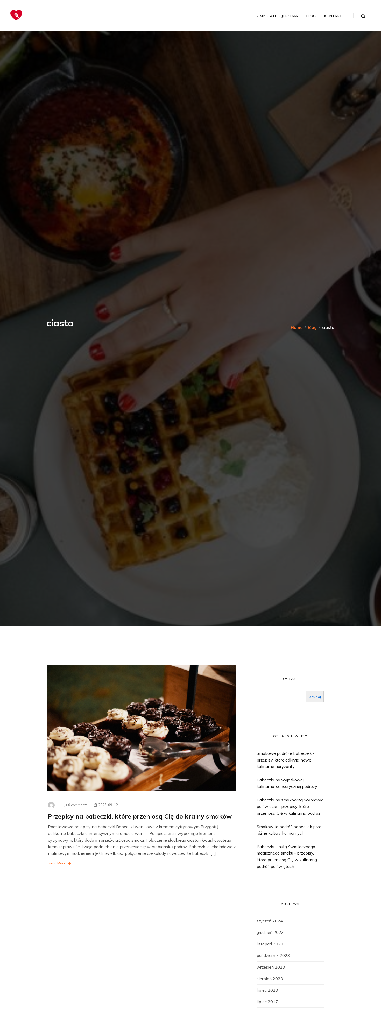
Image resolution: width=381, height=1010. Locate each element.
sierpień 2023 (270, 978)
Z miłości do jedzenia (277, 16)
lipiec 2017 (267, 1001)
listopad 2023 (270, 944)
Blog (311, 16)
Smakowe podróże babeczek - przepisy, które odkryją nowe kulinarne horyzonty (286, 760)
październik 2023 (273, 955)
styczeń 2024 (270, 920)
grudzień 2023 (270, 932)
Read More (57, 863)
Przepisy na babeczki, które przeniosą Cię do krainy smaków (140, 816)
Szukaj (290, 679)
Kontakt (333, 16)
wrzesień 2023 (271, 967)
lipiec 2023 (267, 990)
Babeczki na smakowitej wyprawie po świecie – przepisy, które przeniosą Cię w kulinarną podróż (290, 806)
